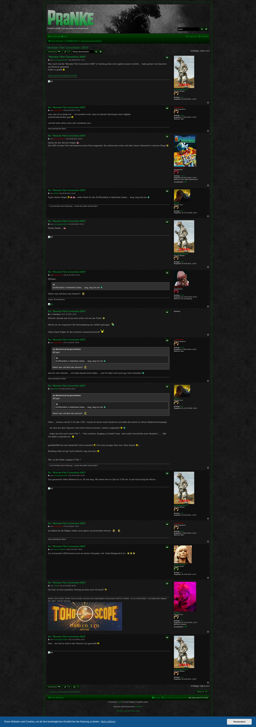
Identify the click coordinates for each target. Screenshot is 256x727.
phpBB (119, 702)
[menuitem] (64, 36)
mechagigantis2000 (181, 89)
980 (182, 211)
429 (182, 97)
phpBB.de (138, 706)
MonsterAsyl (178, 287)
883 (182, 620)
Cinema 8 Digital (180, 564)
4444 (182, 295)
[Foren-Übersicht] (72, 16)
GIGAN (176, 203)
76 (181, 572)
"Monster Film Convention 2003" (68, 47)
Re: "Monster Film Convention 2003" (67, 107)
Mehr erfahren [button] (108, 721)
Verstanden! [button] (239, 721)
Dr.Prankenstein (179, 168)
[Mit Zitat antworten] (167, 57)
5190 (182, 115)
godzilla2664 (178, 107)
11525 (183, 176)
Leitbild (176, 612)
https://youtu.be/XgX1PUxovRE (62, 75)
